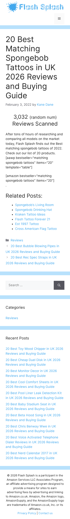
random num (43, 117)
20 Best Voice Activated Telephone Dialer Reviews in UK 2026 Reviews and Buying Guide (32, 442)
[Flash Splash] (35, 7)
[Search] (59, 285)
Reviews (17, 240)
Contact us (45, 513)
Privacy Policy (27, 513)
